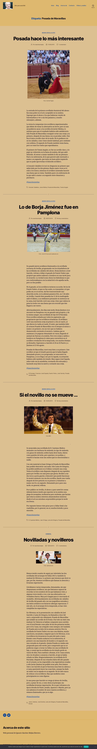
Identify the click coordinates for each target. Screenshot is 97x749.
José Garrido (61, 373)
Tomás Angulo (64, 187)
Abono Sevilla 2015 (48, 32)
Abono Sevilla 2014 (48, 201)
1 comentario (62, 44)
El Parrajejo (32, 373)
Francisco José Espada (42, 373)
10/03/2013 (50, 546)
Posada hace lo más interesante (48, 38)
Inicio (52, 5)
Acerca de (64, 5)
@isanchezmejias (33, 182)
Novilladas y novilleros (48, 540)
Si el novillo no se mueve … (48, 395)
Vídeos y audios (81, 5)
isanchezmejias (39, 44)
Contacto (71, 5)
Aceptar (86, 746)
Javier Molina (43, 187)
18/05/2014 (49, 401)
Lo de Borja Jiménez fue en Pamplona (48, 209)
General (48, 534)
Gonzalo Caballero (34, 187)
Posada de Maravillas (53, 187)
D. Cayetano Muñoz (34, 520)
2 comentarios (63, 546)
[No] (95, 746)
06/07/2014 (49, 218)
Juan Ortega (43, 520)
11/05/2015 (51, 44)
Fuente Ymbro (53, 373)
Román (31, 703)
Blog (57, 5)
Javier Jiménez (33, 702)
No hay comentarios (62, 218)
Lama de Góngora (53, 520)
